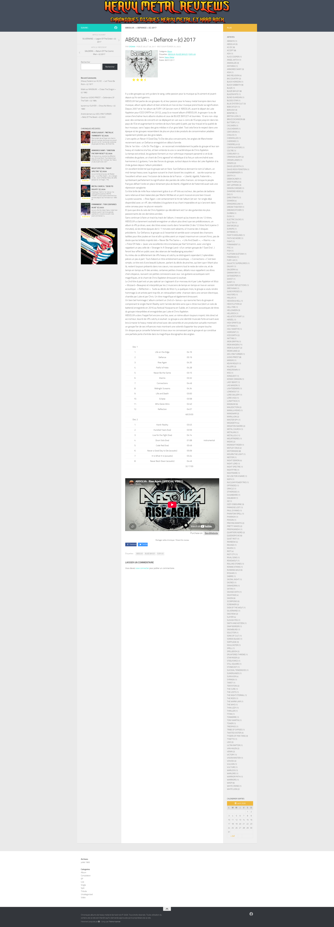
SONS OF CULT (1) (234, 636)
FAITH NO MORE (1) (235, 238)
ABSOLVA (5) (232, 44)
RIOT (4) (230, 551)
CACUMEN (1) (232, 125)
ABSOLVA (171, 54)
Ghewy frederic (87, 81)
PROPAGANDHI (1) (234, 529)
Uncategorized (87, 894)
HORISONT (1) (232, 332)
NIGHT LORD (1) (233, 463)
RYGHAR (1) (232, 573)
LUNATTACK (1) (233, 401)
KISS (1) (230, 373)
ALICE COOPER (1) (234, 57)
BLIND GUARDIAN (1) (235, 97)
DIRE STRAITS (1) (234, 197)
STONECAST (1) (233, 667)
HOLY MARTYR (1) (234, 329)
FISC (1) (230, 247)
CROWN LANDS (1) (234, 160)
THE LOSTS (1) (233, 692)
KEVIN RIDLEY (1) (234, 363)
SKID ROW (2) (232, 614)
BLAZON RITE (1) (234, 94)
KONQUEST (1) (233, 376)
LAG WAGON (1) (233, 385)
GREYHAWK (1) (233, 288)
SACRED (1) (231, 582)
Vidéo (83, 897)
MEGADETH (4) (233, 423)
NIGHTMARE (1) (233, 473)
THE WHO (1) (232, 704)
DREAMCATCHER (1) (235, 210)
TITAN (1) (231, 714)
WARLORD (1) (232, 773)
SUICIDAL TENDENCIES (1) (237, 670)
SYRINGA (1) (232, 679)
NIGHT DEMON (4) (234, 460)
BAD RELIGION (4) (234, 75)
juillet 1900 (85, 862)
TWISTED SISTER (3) (235, 733)
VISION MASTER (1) (235, 758)
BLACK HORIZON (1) (235, 82)
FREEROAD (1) (233, 257)
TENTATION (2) (233, 686)
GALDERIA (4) (232, 269)
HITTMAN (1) (232, 326)
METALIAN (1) (232, 432)
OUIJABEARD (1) (233, 495)
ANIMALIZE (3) (233, 63)
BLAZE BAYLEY (182, 54)
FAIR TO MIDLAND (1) (236, 235)
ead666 (132, 47)
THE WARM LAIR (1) (235, 701)
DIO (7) (230, 194)
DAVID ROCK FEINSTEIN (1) (238, 169)
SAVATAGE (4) (232, 595)
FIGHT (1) (231, 241)
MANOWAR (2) (233, 413)
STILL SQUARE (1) (234, 664)
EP (82, 879)
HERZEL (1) (231, 319)
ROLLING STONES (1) (235, 564)
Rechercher (85, 62)
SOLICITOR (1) (232, 632)
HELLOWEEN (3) (233, 310)
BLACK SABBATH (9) (235, 85)
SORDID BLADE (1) (234, 639)
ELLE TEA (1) (232, 222)
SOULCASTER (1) (234, 645)
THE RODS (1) (232, 698)
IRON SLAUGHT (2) (234, 348)
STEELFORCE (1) (233, 661)
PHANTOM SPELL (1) (235, 514)
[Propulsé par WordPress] (99, 921)
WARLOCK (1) (232, 770)
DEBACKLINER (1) (234, 179)
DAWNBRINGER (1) (235, 172)
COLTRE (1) (231, 150)
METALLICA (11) (233, 435)
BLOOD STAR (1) (233, 100)
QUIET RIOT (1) (233, 539)
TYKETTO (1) (232, 739)
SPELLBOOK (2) (233, 651)
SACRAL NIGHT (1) (234, 579)
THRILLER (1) (232, 711)
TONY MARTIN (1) (234, 720)
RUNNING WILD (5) (234, 570)
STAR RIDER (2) (233, 658)
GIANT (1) (231, 282)
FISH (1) (230, 251)
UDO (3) (230, 742)
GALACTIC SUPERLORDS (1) (238, 263)
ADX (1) (230, 53)
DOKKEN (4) (232, 201)
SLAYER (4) (231, 617)
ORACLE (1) (231, 488)
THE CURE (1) (232, 689)
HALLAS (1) (231, 298)
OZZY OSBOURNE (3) (235, 504)
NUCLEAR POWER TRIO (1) (238, 482)
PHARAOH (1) (232, 517)
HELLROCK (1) (232, 313)
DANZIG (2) (231, 163)
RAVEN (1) (231, 548)
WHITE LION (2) (233, 789)
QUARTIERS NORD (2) (236, 532)
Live (82, 882)
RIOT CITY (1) (232, 554)
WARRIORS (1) (233, 780)
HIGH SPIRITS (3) (234, 323)
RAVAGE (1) (231, 545)
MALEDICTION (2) (234, 407)
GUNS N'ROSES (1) (234, 291)
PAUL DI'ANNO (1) (234, 510)
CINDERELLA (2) (233, 144)
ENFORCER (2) (233, 226)
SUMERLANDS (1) (234, 673)
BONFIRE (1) (232, 113)
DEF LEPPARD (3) (234, 185)
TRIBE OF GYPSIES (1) (236, 730)
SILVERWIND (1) (233, 611)
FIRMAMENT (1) (233, 244)
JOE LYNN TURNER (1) (236, 354)
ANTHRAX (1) (232, 66)
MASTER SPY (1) (233, 420)
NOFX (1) (230, 479)
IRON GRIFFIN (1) (234, 341)
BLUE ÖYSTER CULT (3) (236, 104)
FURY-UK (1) (232, 260)
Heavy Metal (169, 57)
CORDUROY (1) (233, 154)
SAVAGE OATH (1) (234, 592)
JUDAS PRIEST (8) (234, 357)
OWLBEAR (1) (232, 498)
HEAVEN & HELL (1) (235, 301)
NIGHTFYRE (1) (233, 470)
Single (83, 885)
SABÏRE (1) (231, 576)
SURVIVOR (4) (232, 676)
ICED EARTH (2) (233, 335)
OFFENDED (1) (233, 485)
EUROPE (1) (232, 229)
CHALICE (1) (232, 135)
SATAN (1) (231, 589)
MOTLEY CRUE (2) (234, 448)
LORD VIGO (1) (233, 398)
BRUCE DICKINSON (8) (236, 119)
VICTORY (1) (232, 755)
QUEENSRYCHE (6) (234, 535)
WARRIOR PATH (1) (235, 776)
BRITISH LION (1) (234, 116)
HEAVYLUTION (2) (234, 304)
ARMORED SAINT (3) (235, 69)
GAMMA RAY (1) (233, 273)
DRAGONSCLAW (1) (235, 204)
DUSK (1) (230, 216)
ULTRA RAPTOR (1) (235, 745)
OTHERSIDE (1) (233, 492)
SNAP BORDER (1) (234, 626)
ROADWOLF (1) (233, 560)
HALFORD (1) (232, 294)
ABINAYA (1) (232, 41)
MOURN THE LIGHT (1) (236, 454)
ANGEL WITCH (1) (234, 60)
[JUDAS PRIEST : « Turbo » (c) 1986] (99, 246)
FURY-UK (192, 54)
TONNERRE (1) (233, 717)
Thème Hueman (114, 922)
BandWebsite (211, 533)
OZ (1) (229, 501)
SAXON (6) (231, 598)
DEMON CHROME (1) (235, 188)
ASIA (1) (230, 72)
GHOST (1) (231, 279)
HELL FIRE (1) (232, 307)
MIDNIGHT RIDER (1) (235, 445)
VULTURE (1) (232, 767)
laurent (84, 106)
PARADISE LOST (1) (235, 507)
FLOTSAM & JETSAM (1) (236, 254)
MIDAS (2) (231, 442)
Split (82, 888)
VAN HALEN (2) (233, 748)
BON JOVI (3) (232, 110)
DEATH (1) (231, 175)
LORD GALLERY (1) (234, 395)
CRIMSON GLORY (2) (235, 157)
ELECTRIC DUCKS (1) (235, 219)
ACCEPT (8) (231, 50)
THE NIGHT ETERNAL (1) (237, 695)
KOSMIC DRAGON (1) (235, 379)
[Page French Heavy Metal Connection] (115, 27)
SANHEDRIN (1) (233, 586)
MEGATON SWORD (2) (236, 426)
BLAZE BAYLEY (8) (234, 91)
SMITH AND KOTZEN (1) (236, 623)
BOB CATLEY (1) (233, 107)
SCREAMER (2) (233, 604)
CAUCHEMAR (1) (233, 129)
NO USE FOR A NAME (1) (237, 476)
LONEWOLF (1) (233, 391)
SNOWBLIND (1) (233, 629)
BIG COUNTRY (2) (234, 78)
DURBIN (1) (231, 213)
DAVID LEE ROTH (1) (235, 166)
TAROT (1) (231, 683)
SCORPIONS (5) (233, 601)
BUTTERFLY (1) (233, 122)
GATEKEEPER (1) (233, 276)
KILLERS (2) (231, 366)
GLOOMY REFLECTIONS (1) (238, 285)
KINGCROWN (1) (233, 370)
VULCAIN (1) (232, 764)
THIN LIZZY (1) (233, 708)
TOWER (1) (231, 723)
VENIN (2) (231, 751)
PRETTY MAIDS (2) (234, 526)
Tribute (84, 891)
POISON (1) (231, 520)
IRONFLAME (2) (233, 351)
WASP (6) (231, 783)
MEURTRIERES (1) (234, 438)
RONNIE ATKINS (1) (235, 567)
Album (169, 51)
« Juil (233, 836)
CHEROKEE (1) (232, 141)
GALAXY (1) (231, 266)
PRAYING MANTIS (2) (235, 523)
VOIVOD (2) (231, 761)
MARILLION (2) (233, 417)
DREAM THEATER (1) (235, 207)
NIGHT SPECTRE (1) (235, 467)
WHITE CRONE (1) (234, 786)
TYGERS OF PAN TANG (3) (237, 736)
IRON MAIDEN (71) (234, 345)
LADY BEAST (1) (233, 382)
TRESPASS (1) (232, 726)
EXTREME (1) (232, 232)
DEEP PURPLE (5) (234, 182)
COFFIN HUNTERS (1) (235, 147)
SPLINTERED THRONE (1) (237, 654)
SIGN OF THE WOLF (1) (236, 607)
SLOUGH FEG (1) (233, 620)
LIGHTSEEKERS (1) (234, 388)
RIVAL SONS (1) (233, 557)
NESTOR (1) (231, 457)
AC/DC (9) (231, 47)
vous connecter (142, 568)
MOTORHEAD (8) (234, 451)
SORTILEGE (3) (233, 642)
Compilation (86, 875)
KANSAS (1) (231, 360)
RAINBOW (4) (232, 542)
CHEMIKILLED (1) (234, 138)
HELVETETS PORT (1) (235, 316)
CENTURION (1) (233, 132)
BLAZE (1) (231, 88)
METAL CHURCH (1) (235, 429)
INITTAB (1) (231, 338)
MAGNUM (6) (232, 404)
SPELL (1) (231, 648)
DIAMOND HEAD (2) (235, 191)
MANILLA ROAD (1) (235, 410)
